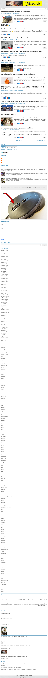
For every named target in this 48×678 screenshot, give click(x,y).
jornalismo (3, 473)
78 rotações (3, 349)
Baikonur (3, 376)
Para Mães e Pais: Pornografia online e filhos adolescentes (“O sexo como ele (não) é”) (22, 51)
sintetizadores (4, 564)
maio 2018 (3, 333)
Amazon (3, 358)
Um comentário (20, 129)
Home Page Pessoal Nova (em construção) (9, 616)
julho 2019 (3, 319)
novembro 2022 (4, 262)
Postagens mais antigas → (42, 140)
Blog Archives (13, 147)
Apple (2, 367)
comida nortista (4, 392)
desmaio (4, 599)
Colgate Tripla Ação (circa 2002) (9, 114)
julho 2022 (3, 268)
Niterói (2, 518)
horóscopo (3, 456)
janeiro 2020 (3, 311)
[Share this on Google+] (20, 21)
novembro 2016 (4, 339)
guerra (2, 451)
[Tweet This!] (19, 21)
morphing (3, 502)
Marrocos (3, 489)
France (2, 429)
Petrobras (3, 531)
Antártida (3, 363)
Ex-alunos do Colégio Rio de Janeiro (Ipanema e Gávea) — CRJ (19, 178)
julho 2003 (3, 342)
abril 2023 (3, 259)
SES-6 (2, 560)
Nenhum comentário (16, 13)
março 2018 (3, 336)
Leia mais (45, 21)
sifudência (3, 562)
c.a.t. (3, 162)
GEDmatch (3, 436)
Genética (3, 438)
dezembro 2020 (4, 294)
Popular (3, 147)
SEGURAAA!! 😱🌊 (5, 25)
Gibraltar (3, 443)
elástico (2, 407)
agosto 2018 (3, 331)
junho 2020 (3, 303)
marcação (3, 485)
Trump (2, 576)
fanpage (3, 414)
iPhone (2, 469)
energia (2, 409)
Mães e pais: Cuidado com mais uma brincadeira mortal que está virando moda (22, 172)
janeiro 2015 (3, 340)
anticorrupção (4, 365)
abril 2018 (3, 334)
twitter (2, 578)
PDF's (2, 527)
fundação (3, 431)
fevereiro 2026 (4, 250)
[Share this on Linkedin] (23, 21)
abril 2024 (3, 255)
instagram (3, 462)
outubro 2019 (3, 315)
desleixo (3, 400)
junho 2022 (3, 269)
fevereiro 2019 (4, 327)
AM (2, 356)
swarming (3, 569)
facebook (3, 412)
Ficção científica (4, 416)
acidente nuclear (4, 352)
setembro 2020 (4, 299)
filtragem (3, 418)
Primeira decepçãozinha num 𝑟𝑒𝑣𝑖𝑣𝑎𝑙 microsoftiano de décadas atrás (18, 74)
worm (2, 591)
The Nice (3, 575)
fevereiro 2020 (4, 309)
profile (2, 538)
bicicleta (3, 380)
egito (2, 405)
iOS (2, 465)
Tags (7, 147)
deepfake (3, 398)
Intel (2, 463)
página (2, 524)
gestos (2, 442)
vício (2, 586)
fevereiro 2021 (4, 291)
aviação (2, 374)
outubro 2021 (3, 280)
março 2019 (3, 325)
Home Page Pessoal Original (7, 618)
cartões (2, 383)
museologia (19, 604)
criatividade (3, 396)
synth (2, 571)
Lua (2, 480)
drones (2, 403)
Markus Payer (4, 487)
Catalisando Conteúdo (5, 613)
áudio (2, 372)
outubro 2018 (3, 330)
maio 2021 (3, 287)
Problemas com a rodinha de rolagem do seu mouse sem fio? (15, 11)
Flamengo (3, 420)
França (2, 427)
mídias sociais (4, 493)
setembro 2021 (4, 281)
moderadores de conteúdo (6, 496)
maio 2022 (3, 271)
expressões (3, 411)
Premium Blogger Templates (20, 677)
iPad (2, 467)
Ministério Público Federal (6, 494)
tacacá (2, 573)
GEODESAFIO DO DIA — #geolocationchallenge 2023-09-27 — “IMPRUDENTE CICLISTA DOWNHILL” (22, 87)
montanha (3, 498)
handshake (3, 453)
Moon (2, 500)
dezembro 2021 (4, 277)
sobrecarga (3, 567)
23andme (3, 347)
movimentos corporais (6, 507)
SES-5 (2, 558)
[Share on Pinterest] (22, 21)
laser (2, 476)
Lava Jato (3, 478)
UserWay (3, 582)
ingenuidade (3, 460)
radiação (3, 542)
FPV (2, 425)
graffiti (2, 447)
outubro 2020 (3, 297)
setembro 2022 (4, 265)
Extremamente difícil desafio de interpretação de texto (12, 168)
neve (2, 516)
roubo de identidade (5, 547)
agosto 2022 (3, 266)
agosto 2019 (3, 318)
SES (2, 556)
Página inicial (19, 140)
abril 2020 (3, 306)
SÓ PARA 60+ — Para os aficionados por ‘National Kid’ (14, 38)
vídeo (2, 587)
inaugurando (3, 458)
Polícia (2, 533)
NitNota (3, 520)
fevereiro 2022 (4, 274)
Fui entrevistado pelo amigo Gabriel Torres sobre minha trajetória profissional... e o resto (22, 101)
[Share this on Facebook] (17, 21)
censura (3, 385)
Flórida (41, 599)
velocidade (3, 584)
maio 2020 (3, 305)
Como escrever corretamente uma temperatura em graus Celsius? (17, 128)
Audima (2, 371)
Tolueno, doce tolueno (6, 60)
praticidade (3, 536)
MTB (2, 511)
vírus (2, 589)
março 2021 (3, 290)
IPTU (2, 471)
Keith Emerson (4, 474)
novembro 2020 (4, 296)
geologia (3, 440)
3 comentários (20, 90)
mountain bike (4, 505)
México (2, 491)
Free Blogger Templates (35, 677)
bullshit (2, 381)
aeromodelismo (4, 354)
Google (2, 445)
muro (2, 513)
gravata (2, 449)
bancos (2, 378)
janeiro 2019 (3, 328)
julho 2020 (3, 302)
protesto (3, 540)
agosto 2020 (3, 300)
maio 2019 (3, 322)
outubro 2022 (3, 263)
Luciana (2, 482)
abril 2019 (3, 324)
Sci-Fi (2, 551)
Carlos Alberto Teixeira (7, 158)
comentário (3, 391)
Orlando (3, 522)
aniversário (3, 361)
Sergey (2, 555)
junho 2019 (3, 321)
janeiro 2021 (3, 293)
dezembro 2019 (4, 312)
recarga (3, 544)
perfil (2, 529)
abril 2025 (3, 252)
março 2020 (3, 308)
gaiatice (2, 434)
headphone (3, 454)
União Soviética (4, 580)
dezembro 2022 (4, 260)
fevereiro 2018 (4, 337)
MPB (2, 509)
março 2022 (3, 272)
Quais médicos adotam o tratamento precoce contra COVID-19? (14, 656)
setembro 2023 (4, 256)
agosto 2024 (3, 253)
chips (2, 389)
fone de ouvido (4, 423)
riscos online (4, 545)
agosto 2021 (3, 283)
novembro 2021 (4, 278)
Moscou (3, 504)
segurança (3, 553)
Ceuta (2, 387)
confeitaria (3, 394)
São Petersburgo (4, 549)
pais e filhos (3, 525)
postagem (3, 535)
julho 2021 (3, 284)
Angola (2, 360)
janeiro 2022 (3, 275)
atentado (3, 369)
